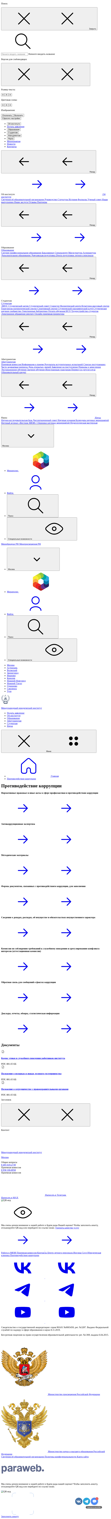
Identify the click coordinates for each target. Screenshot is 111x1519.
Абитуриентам (14, 135)
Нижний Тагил (14, 683)
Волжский (12, 670)
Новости (11, 144)
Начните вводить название (41, 54)
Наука (10, 139)
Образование (14, 129)
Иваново (11, 675)
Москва (10, 665)
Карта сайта (83, 1456)
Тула (9, 691)
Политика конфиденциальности (61, 1456)
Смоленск (12, 688)
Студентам (13, 132)
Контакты (12, 146)
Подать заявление (15, 126)
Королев (11, 678)
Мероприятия (13, 141)
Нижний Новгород (16, 681)
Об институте (14, 124)
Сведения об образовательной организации (23, 1456)
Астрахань (12, 668)
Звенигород (12, 673)
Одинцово (12, 686)
